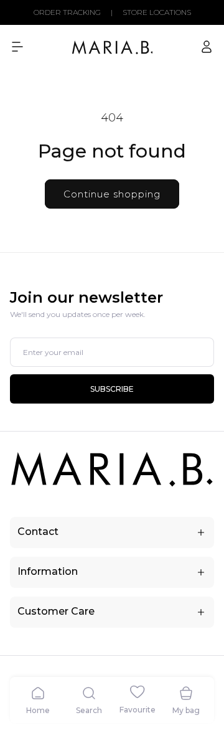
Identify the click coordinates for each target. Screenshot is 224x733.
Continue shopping (112, 194)
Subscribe (112, 389)
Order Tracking (67, 12)
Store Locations (157, 12)
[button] (17, 46)
